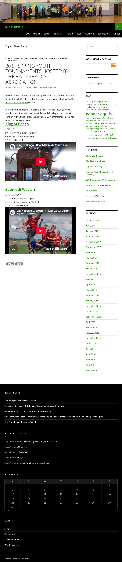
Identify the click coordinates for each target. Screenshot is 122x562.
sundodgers (90, 129)
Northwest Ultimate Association (97, 123)
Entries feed (10, 534)
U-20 (105, 131)
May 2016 (90, 279)
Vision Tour (113, 138)
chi (104, 107)
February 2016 (92, 295)
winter (66, 58)
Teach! (70, 34)
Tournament (12, 60)
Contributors (104, 34)
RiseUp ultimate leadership (98, 185)
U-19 (101, 131)
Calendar (89, 34)
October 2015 (92, 311)
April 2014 (90, 365)
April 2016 (90, 284)
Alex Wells (107, 102)
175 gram (99, 102)
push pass (89, 126)
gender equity (99, 113)
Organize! (58, 34)
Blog (79, 34)
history (103, 118)
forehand (105, 110)
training (96, 131)
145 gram (92, 102)
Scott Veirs (32, 87)
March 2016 (91, 290)
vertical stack (104, 138)
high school (54, 58)
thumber (89, 131)
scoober (106, 126)
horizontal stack (91, 121)
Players (9, 58)
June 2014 (91, 354)
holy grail (110, 118)
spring (27, 58)
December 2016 (93, 274)
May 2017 (90, 252)
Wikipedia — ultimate (95, 201)
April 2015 (90, 322)
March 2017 (91, 258)
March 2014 (91, 370)
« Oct (7, 510)
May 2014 (90, 359)
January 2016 (92, 300)
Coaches (18, 58)
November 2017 (93, 241)
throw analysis (105, 129)
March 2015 (91, 327)
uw (97, 138)
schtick (100, 126)
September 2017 (93, 247)
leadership (107, 121)
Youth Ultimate (13, 26)
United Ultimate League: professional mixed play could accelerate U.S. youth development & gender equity (53, 416)
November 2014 (93, 338)
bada (10, 264)
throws (113, 129)
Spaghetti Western (20, 189)
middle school (39, 58)
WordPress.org (11, 545)
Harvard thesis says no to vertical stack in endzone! (28, 411)
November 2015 (93, 306)
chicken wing (110, 107)
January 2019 (92, 231)
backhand (89, 104)
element (98, 110)
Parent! (36, 34)
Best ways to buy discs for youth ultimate (37, 441)
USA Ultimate (91, 138)
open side (113, 123)
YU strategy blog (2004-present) (101, 180)
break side (107, 104)
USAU (108, 135)
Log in (7, 528)
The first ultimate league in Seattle (20, 422)
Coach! (47, 34)
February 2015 (92, 332)
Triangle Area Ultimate (96, 172)
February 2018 (92, 236)
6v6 (87, 102)
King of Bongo (17, 124)
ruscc (96, 126)
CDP (101, 107)
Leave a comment (50, 87)
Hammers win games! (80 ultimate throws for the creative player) (34, 406)
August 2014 (92, 343)
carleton (96, 107)
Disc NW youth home (95, 161)
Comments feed (11, 539)
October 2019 (92, 220)
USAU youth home (94, 156)
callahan (89, 107)
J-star (100, 121)
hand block (97, 118)
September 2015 (93, 316)
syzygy (97, 129)
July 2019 (90, 225)
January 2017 (92, 268)
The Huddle (91, 190)
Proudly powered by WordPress (17, 558)
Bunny (113, 104)
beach (19, 264)
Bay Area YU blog (94, 166)
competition (90, 110)
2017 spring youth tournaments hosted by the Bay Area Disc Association (37, 74)
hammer (89, 118)
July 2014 (90, 349)
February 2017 (92, 263)
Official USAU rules (95, 196)
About (117, 34)
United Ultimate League (95, 135)
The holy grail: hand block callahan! (20, 400)
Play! (27, 34)
